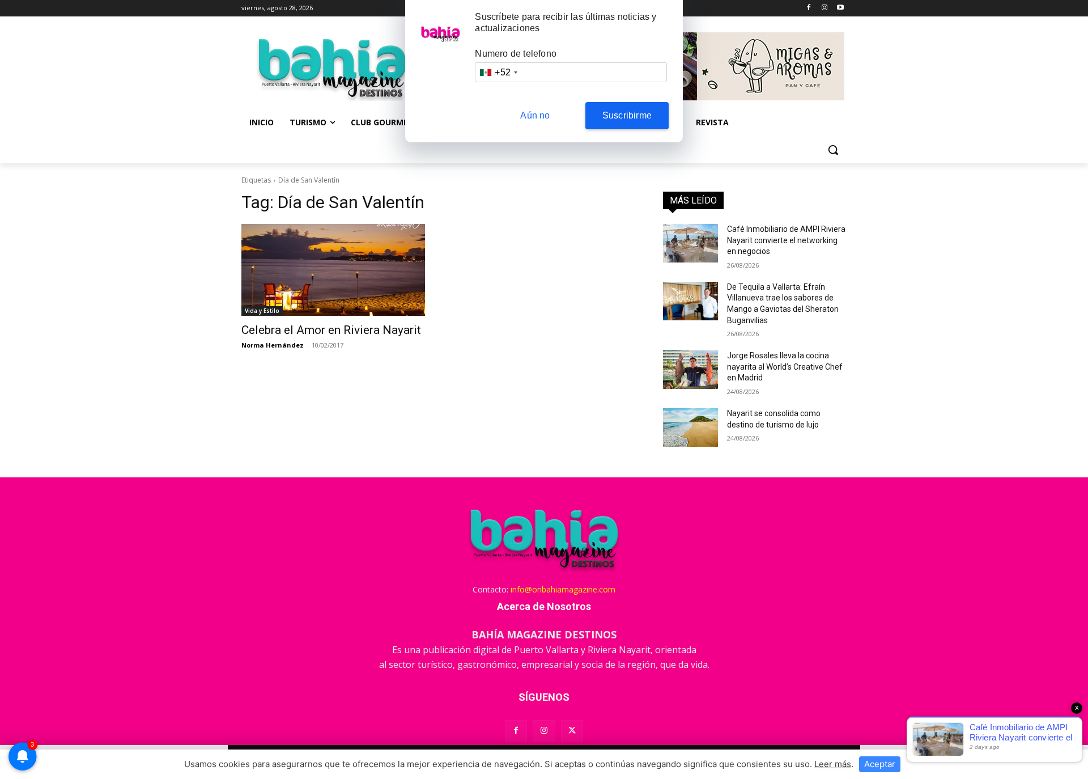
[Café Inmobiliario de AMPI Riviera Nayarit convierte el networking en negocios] (690, 243)
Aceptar (879, 764)
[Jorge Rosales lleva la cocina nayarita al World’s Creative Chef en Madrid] (690, 369)
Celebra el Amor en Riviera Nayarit (331, 330)
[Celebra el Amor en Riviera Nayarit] (333, 270)
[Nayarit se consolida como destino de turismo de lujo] (690, 427)
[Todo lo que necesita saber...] (332, 68)
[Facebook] (808, 8)
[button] (833, 149)
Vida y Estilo (262, 311)
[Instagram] (824, 8)
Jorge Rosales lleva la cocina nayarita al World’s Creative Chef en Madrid (785, 366)
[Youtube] (840, 8)
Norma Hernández (272, 345)
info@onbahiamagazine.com (563, 589)
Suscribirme (627, 115)
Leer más (832, 764)
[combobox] (498, 72)
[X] (572, 731)
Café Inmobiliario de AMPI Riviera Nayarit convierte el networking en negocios (786, 240)
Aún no (535, 115)
